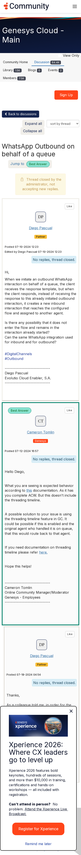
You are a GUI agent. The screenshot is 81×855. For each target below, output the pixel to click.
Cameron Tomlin (40, 432)
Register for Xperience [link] (38, 829)
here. (43, 552)
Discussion (46, 62)
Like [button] (69, 206)
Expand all (33, 123)
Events (55, 70)
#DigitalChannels (18, 354)
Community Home (15, 62)
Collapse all (32, 131)
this (29, 490)
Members (13, 78)
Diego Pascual (40, 228)
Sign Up (66, 95)
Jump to (28, 164)
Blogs (34, 70)
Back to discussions (22, 114)
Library (11, 70)
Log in (61, 6)
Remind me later (38, 844)
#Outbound (14, 358)
